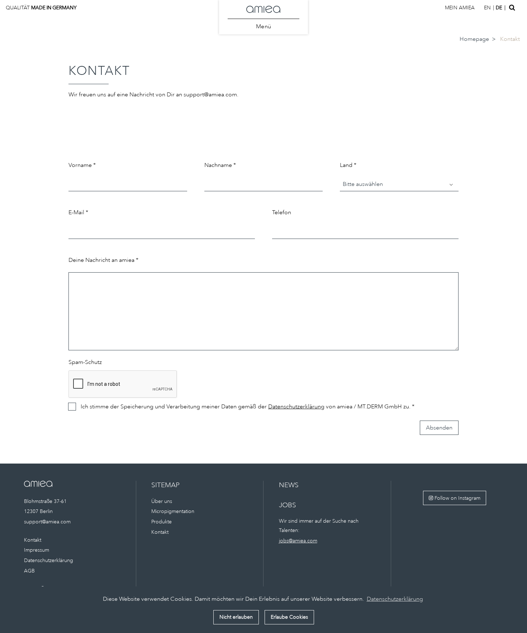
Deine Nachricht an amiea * (103, 260)
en (487, 7)
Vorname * (82, 165)
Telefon (281, 212)
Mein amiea (460, 7)
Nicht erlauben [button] (236, 617)
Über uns (161, 501)
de (499, 8)
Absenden (439, 427)
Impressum (36, 550)
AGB (29, 570)
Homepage (474, 39)
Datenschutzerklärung (296, 406)
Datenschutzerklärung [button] (395, 599)
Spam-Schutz (85, 362)
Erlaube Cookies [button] (289, 617)
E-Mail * (78, 212)
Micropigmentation (172, 511)
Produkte (161, 521)
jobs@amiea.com (298, 540)
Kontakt (32, 540)
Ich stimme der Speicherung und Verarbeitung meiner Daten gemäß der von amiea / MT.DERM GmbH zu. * (247, 406)
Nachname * (220, 165)
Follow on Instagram (456, 498)
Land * (348, 165)
